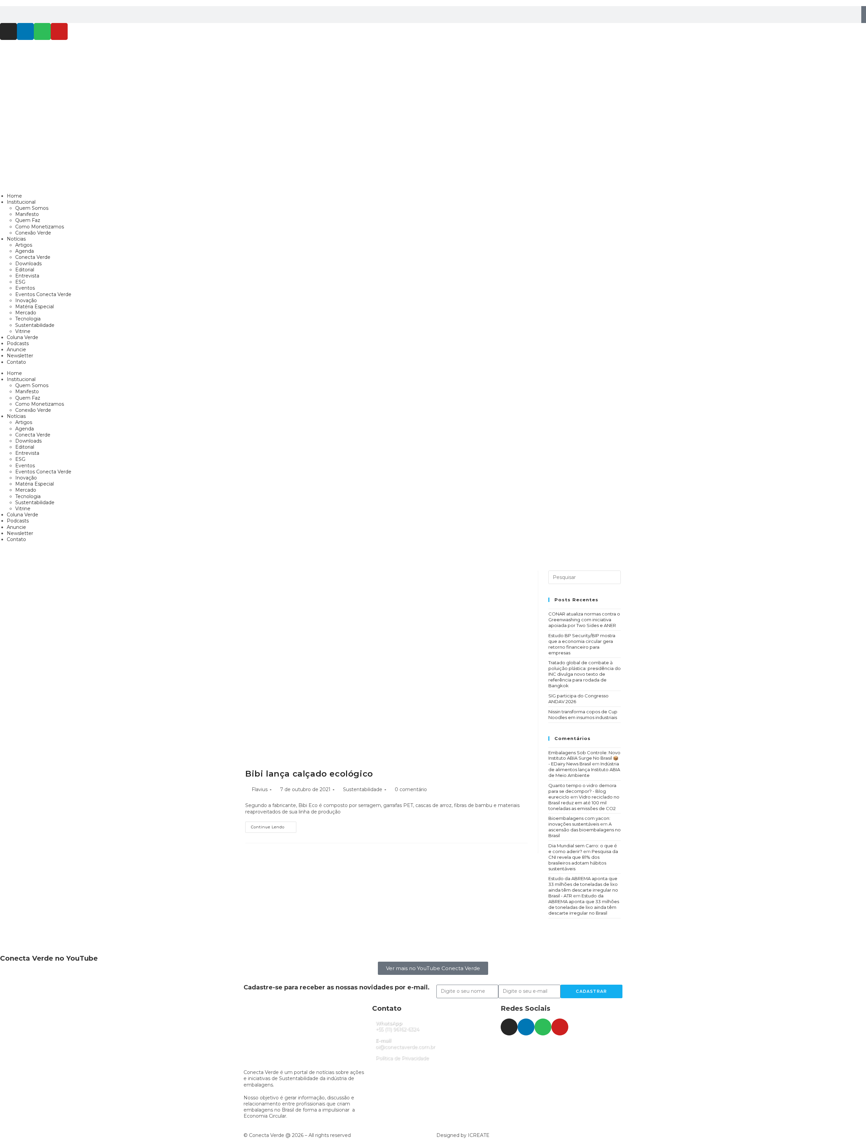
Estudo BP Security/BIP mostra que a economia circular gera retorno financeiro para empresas (581, 644)
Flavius (260, 789)
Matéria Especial (34, 307)
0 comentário (411, 789)
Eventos (25, 288)
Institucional (21, 202)
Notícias (16, 239)
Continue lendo (273, 825)
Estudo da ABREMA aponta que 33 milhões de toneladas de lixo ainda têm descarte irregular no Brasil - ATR (583, 887)
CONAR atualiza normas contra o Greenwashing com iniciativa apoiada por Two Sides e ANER (584, 619)
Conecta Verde (32, 257)
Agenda (24, 251)
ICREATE (478, 1135)
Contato (16, 362)
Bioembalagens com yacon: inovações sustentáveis (579, 821)
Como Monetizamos (39, 227)
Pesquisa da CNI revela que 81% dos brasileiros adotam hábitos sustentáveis (583, 860)
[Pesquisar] (863, 14)
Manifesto (27, 214)
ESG (20, 282)
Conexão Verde (33, 233)
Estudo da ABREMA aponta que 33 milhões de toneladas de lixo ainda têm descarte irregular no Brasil (583, 904)
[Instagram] (8, 31)
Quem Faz (27, 220)
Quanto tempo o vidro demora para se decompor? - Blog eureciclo (582, 791)
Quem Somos (31, 208)
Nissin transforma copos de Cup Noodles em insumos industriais (582, 714)
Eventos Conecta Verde (43, 294)
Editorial (24, 270)
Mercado (25, 313)
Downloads (28, 264)
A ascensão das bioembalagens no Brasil (584, 829)
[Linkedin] (25, 31)
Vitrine (22, 331)
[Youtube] (59, 31)
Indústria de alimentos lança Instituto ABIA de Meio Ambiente (584, 769)
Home (14, 196)
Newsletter (20, 356)
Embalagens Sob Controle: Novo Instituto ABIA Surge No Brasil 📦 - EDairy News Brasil (584, 758)
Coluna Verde (22, 337)
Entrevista (27, 276)
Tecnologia (28, 319)
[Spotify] (42, 31)
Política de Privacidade (402, 1058)
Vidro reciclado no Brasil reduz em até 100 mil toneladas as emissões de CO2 (583, 802)
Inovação (26, 300)
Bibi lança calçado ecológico (309, 774)
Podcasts (18, 343)
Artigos (23, 245)
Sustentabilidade (34, 325)
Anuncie (16, 349)
